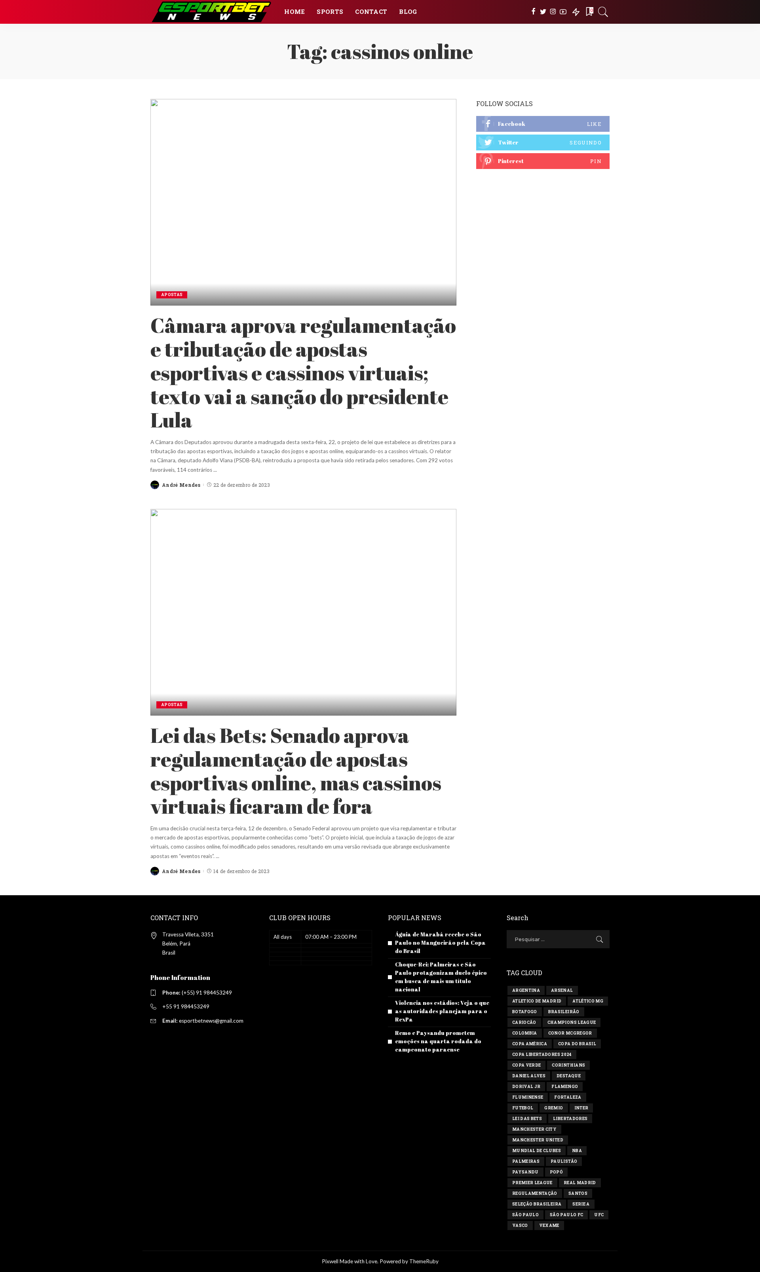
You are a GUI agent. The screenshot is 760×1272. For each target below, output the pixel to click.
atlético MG (587, 1001)
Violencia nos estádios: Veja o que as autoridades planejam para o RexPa (442, 1011)
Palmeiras (526, 1161)
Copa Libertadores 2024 (542, 1054)
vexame (549, 1225)
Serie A (580, 1204)
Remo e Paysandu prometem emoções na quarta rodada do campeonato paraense (438, 1041)
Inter (581, 1108)
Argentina (526, 990)
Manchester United (537, 1140)
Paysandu (525, 1172)
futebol (522, 1108)
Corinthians (568, 1065)
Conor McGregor (570, 1033)
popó (556, 1172)
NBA (577, 1150)
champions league (571, 1022)
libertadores (570, 1118)
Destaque (569, 1075)
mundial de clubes (536, 1150)
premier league (532, 1182)
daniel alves (528, 1075)
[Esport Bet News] (211, 12)
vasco (520, 1225)
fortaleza (567, 1097)
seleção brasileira (536, 1204)
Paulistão (564, 1161)
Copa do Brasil (577, 1043)
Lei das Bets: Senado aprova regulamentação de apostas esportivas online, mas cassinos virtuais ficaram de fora (295, 770)
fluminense (527, 1097)
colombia (524, 1033)
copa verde (526, 1065)
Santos (577, 1193)
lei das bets (527, 1118)
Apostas (171, 294)
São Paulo (525, 1214)
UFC (599, 1214)
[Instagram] (553, 12)
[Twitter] (543, 12)
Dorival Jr (526, 1086)
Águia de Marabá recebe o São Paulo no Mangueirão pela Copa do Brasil (440, 942)
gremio (553, 1108)
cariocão (524, 1022)
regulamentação (534, 1193)
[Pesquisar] (603, 12)
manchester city (534, 1129)
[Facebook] (533, 12)
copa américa (529, 1043)
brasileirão (564, 1011)
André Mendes (181, 484)
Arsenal (562, 990)
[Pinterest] (543, 161)
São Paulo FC (566, 1214)
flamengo (564, 1086)
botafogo (524, 1011)
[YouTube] (563, 12)
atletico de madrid (536, 1001)
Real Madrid (580, 1182)
